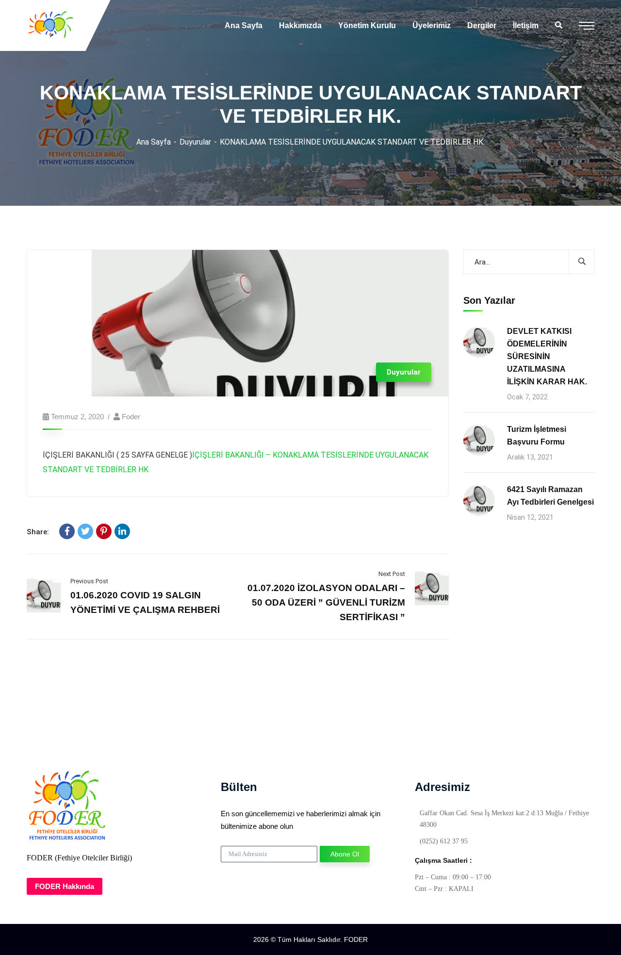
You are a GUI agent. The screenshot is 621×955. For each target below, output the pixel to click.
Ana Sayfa (153, 142)
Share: (38, 531)
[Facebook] (67, 531)
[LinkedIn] (122, 531)
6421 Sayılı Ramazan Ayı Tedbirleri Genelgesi (550, 495)
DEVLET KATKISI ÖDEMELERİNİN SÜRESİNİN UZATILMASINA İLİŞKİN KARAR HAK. (547, 356)
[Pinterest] (104, 531)
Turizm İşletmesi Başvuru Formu (536, 435)
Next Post (391, 573)
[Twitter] (85, 531)
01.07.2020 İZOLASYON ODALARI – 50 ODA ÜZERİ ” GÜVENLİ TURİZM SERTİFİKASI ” (326, 602)
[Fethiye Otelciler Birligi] (51, 25)
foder (131, 416)
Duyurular (195, 142)
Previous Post (89, 581)
